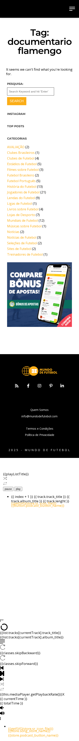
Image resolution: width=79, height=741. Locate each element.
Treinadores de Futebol (25, 254)
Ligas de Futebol (19, 203)
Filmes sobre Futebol (23, 169)
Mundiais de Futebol (22, 220)
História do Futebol (21, 186)
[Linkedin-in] (62, 385)
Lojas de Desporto (21, 215)
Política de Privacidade (39, 435)
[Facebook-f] (28, 385)
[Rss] (16, 385)
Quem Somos (39, 410)
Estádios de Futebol (22, 164)
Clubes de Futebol (20, 158)
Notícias (13, 232)
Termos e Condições (39, 428)
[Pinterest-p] (51, 385)
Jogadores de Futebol (23, 192)
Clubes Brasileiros (21, 152)
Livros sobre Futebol (22, 209)
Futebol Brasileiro (20, 175)
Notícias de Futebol (21, 237)
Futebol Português (21, 181)
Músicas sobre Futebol (24, 226)
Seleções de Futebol (22, 243)
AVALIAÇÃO (16, 147)
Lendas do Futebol (21, 198)
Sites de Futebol (19, 249)
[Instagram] (39, 385)
